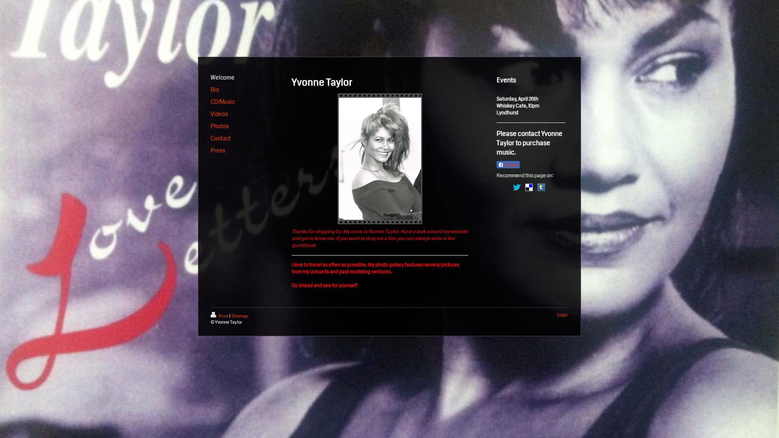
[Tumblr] (541, 187)
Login (562, 315)
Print (223, 316)
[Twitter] (517, 187)
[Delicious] (529, 187)
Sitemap (239, 316)
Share (511, 165)
